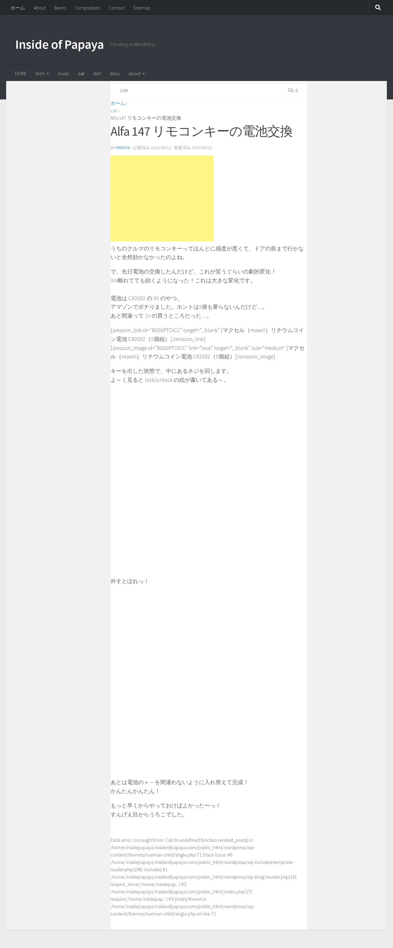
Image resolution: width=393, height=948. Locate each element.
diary (115, 73)
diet (97, 73)
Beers (60, 8)
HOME (21, 73)
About (40, 8)
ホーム (17, 8)
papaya (123, 147)
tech (40, 73)
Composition (87, 8)
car (81, 73)
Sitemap (141, 8)
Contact (117, 8)
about (134, 73)
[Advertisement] (162, 199)
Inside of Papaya (59, 44)
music (63, 73)
